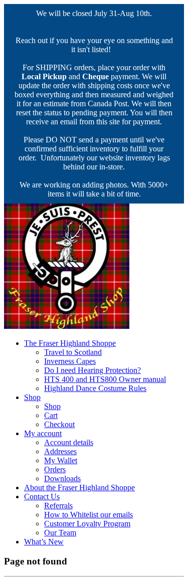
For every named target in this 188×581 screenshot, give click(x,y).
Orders (55, 469)
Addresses (60, 451)
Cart (51, 415)
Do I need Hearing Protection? (92, 370)
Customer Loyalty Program (87, 523)
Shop (32, 397)
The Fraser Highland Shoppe (70, 343)
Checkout (59, 424)
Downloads (62, 478)
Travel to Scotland (73, 352)
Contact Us (42, 496)
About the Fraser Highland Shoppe (79, 487)
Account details (68, 442)
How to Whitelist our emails (88, 514)
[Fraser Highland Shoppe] (66, 326)
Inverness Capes (70, 361)
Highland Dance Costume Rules (95, 388)
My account (43, 433)
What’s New (44, 541)
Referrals (58, 505)
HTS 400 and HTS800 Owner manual (105, 379)
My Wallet (60, 460)
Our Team (60, 532)
